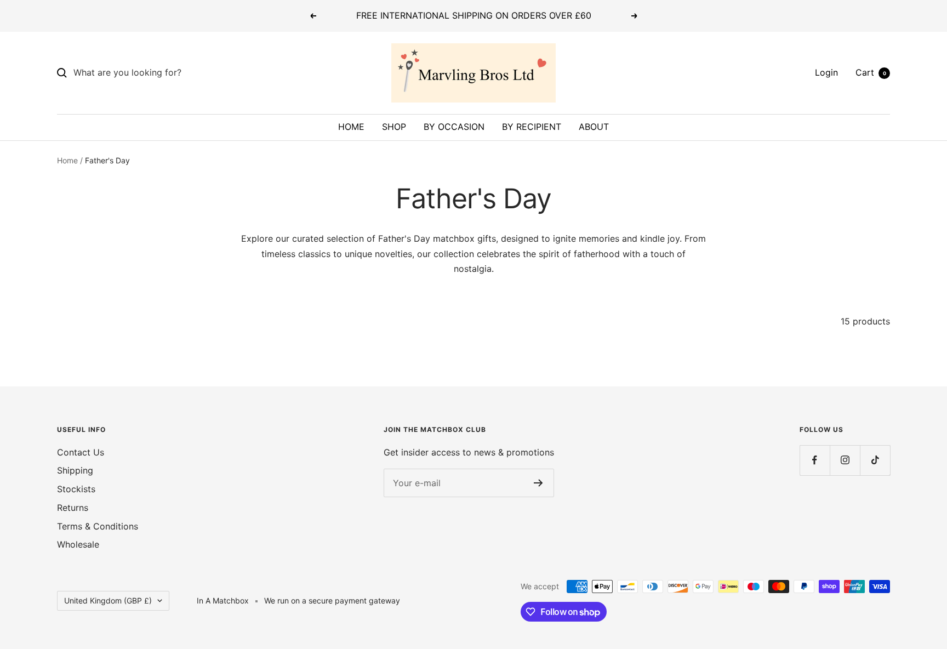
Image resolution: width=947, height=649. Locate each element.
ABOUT (594, 126)
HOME (351, 126)
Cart (870, 72)
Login (826, 72)
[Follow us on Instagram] (845, 460)
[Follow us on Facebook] (815, 460)
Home (67, 160)
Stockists (76, 488)
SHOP (394, 126)
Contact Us (80, 452)
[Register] (538, 483)
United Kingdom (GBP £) (108, 600)
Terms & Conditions (97, 526)
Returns (72, 507)
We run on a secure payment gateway (332, 600)
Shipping (75, 470)
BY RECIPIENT (531, 126)
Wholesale (78, 544)
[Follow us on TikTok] (875, 460)
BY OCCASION (454, 126)
